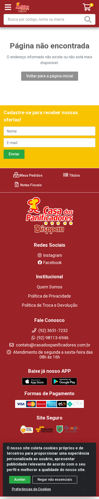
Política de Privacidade (49, 296)
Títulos (74, 175)
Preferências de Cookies (31, 489)
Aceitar (19, 479)
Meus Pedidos (31, 175)
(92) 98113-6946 (52, 337)
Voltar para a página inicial (49, 76)
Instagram (52, 255)
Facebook (52, 262)
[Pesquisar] (89, 19)
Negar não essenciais (54, 479)
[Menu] (8, 7)
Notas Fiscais (30, 185)
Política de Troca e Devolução (49, 305)
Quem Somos (49, 287)
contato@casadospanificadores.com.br (52, 345)
